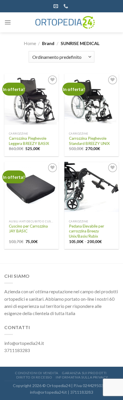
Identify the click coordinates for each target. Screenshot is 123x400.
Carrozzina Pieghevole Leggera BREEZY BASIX (29, 141)
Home (30, 43)
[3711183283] (67, 6)
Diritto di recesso (34, 377)
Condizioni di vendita (36, 373)
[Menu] (7, 22)
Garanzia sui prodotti (84, 373)
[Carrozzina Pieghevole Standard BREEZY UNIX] (91, 101)
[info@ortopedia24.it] (56, 6)
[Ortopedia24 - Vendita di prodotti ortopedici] (64, 22)
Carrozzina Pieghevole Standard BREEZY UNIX (89, 141)
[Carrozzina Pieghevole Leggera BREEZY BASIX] (31, 101)
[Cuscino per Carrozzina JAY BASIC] (31, 189)
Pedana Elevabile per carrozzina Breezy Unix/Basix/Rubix (86, 231)
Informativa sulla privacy (82, 377)
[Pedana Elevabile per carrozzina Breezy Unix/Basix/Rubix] (91, 189)
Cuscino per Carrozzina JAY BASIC (28, 229)
